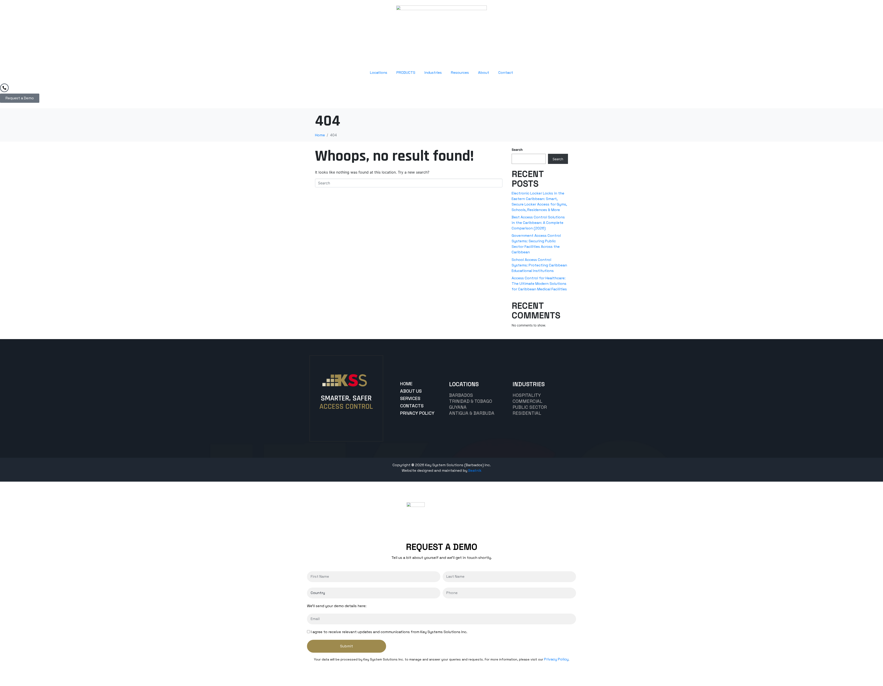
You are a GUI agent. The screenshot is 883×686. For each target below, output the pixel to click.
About (483, 72)
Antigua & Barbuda (471, 413)
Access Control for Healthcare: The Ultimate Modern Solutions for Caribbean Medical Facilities (539, 284)
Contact (505, 72)
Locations (378, 72)
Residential (527, 413)
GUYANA (458, 407)
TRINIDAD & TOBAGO (470, 401)
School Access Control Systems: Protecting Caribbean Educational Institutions (539, 265)
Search (517, 149)
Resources (460, 72)
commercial (527, 401)
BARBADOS (461, 395)
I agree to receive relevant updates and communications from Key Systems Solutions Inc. (389, 631)
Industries (433, 72)
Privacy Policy (556, 659)
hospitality (527, 395)
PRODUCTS (405, 72)
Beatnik (475, 470)
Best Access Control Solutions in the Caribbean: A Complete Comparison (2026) (538, 223)
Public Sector (530, 407)
